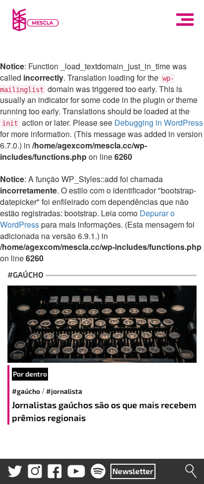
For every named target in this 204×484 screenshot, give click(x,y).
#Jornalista (64, 391)
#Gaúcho (26, 391)
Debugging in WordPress (158, 122)
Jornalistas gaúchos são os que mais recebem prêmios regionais (104, 411)
